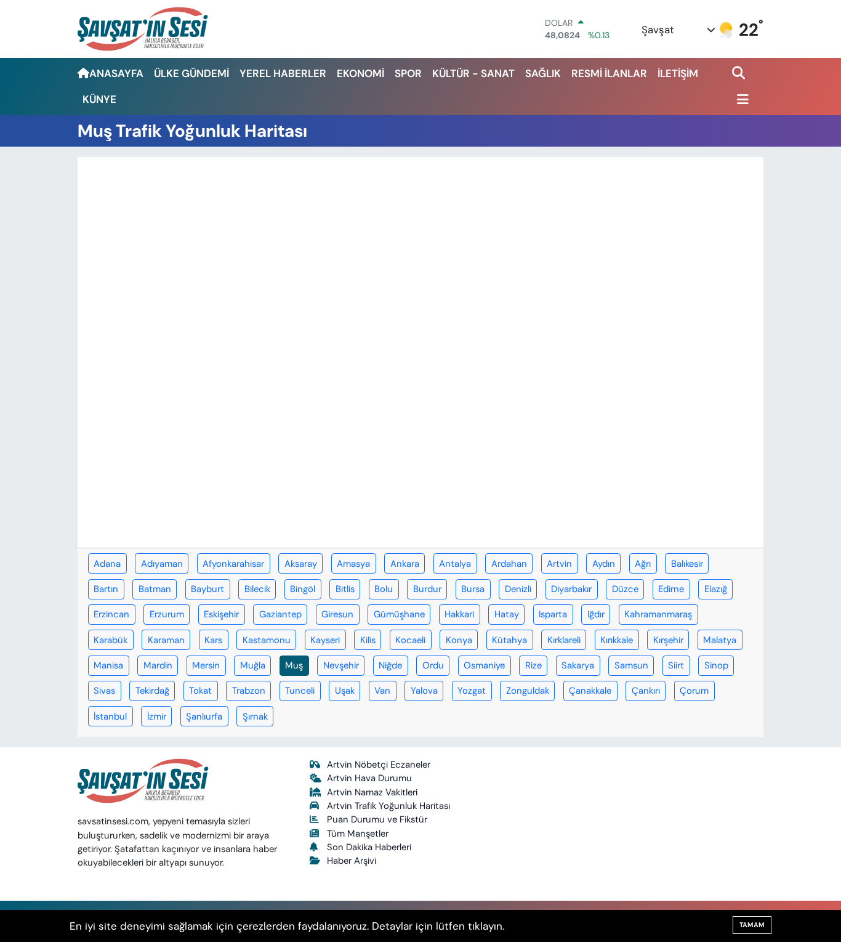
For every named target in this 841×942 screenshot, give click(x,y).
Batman (155, 589)
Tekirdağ (152, 690)
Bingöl (302, 589)
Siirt (676, 665)
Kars (213, 640)
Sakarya (577, 665)
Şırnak (255, 716)
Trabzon (248, 690)
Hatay (506, 614)
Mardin (157, 665)
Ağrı (643, 564)
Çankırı (646, 690)
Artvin (559, 564)
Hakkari (459, 614)
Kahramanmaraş (658, 614)
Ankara (404, 564)
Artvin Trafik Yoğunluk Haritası (388, 806)
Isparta (553, 614)
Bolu (383, 589)
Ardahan (509, 564)
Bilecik (257, 589)
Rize (533, 665)
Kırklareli (564, 640)
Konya (459, 640)
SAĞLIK (543, 73)
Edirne (671, 589)
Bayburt (207, 589)
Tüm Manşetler (357, 833)
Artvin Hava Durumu (369, 778)
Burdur (427, 589)
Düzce (625, 589)
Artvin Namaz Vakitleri (372, 792)
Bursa (473, 589)
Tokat (200, 690)
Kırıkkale (616, 640)
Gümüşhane (399, 614)
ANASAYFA (116, 73)
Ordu (433, 665)
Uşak (345, 690)
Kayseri (325, 640)
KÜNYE (99, 99)
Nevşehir (341, 665)
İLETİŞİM (678, 73)
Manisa (108, 665)
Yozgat (471, 690)
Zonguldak (527, 690)
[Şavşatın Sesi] (144, 28)
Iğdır (596, 614)
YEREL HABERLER (282, 73)
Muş (294, 665)
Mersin (206, 665)
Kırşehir (668, 640)
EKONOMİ (360, 73)
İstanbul (110, 716)
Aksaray (300, 564)
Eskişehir (221, 614)
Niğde (390, 665)
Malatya (719, 640)
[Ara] (739, 73)
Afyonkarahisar (233, 564)
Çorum (694, 690)
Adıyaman (162, 564)
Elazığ (715, 589)
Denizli (518, 589)
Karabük (110, 640)
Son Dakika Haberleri (369, 847)
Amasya (353, 564)
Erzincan (111, 614)
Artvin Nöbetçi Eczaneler (378, 764)
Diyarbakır (571, 589)
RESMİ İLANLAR (609, 73)
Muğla (252, 665)
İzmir (156, 716)
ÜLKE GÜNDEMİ (191, 73)
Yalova (424, 690)
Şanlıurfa (204, 716)
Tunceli (300, 690)
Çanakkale (590, 690)
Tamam (752, 924)
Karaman (166, 640)
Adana (107, 564)
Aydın (603, 564)
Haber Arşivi (351, 861)
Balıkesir (687, 564)
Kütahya (509, 640)
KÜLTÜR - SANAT (473, 73)
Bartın (106, 589)
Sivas (104, 690)
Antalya (455, 564)
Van (382, 690)
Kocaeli (410, 640)
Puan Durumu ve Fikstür (377, 819)
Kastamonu (267, 640)
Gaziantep (280, 614)
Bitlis (345, 589)
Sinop (716, 665)
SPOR (408, 73)
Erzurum (167, 614)
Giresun (337, 614)
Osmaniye (484, 665)
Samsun (631, 665)
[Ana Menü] (740, 100)
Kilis (368, 640)
